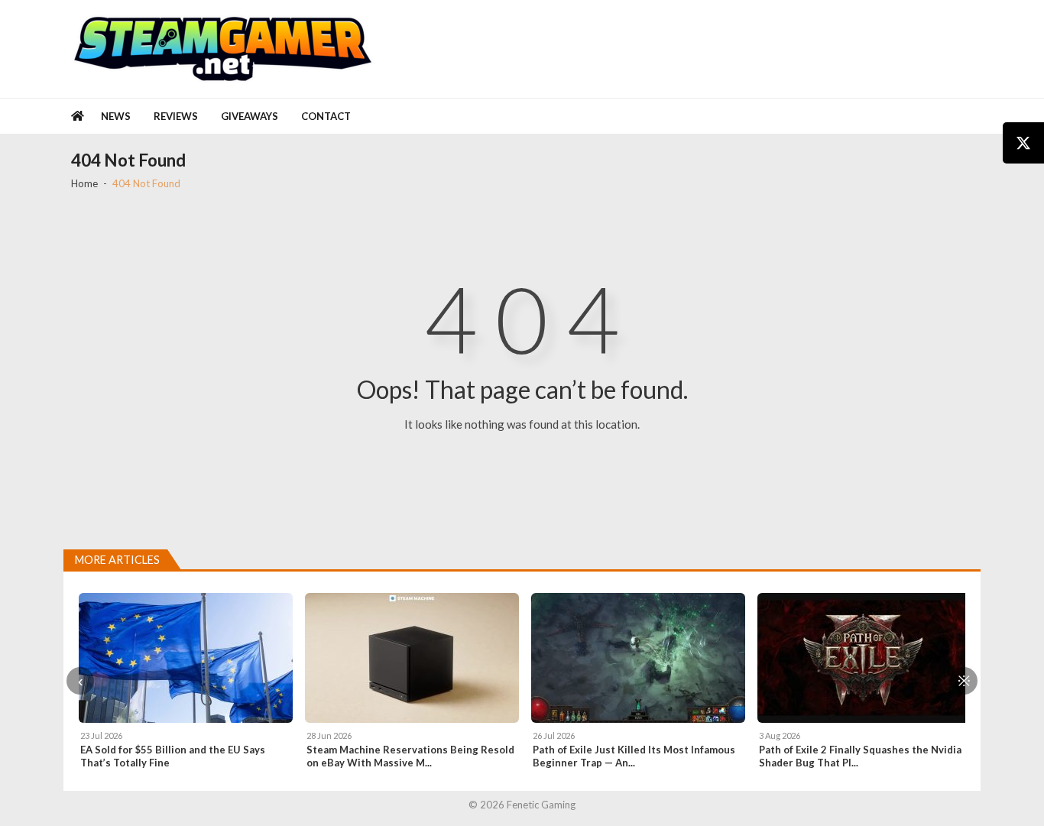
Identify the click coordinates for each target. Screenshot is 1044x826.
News (116, 116)
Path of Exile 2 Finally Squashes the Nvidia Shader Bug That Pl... (860, 756)
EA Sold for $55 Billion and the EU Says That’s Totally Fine (172, 756)
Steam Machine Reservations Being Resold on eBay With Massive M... (410, 756)
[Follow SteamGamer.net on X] (1023, 143)
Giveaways (249, 116)
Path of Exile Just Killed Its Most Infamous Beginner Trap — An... (634, 756)
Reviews (176, 116)
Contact (326, 116)
